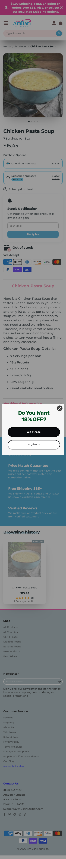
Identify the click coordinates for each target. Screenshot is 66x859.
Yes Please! (34, 432)
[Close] (59, 408)
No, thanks (34, 444)
